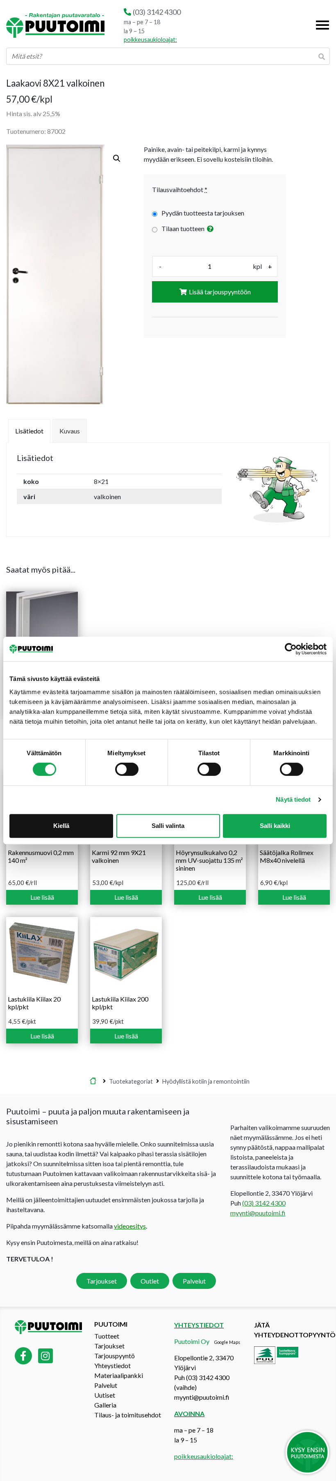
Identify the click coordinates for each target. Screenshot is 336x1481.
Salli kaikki (275, 825)
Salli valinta (168, 825)
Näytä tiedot (293, 799)
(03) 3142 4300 (157, 11)
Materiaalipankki (118, 1375)
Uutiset (104, 1395)
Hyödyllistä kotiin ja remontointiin (206, 1081)
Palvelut (194, 1281)
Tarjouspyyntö (114, 1355)
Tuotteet (106, 1336)
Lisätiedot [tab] (29, 431)
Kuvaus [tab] (69, 431)
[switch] (126, 769)
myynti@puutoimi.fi (258, 1213)
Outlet (150, 1281)
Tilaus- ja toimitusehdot (127, 1415)
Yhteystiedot (112, 1365)
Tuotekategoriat (131, 1081)
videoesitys (130, 1226)
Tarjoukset (101, 1281)
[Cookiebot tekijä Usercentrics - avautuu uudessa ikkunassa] (291, 649)
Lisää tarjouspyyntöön (220, 292)
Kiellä (61, 825)
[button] (116, 158)
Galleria (105, 1405)
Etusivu (93, 1081)
